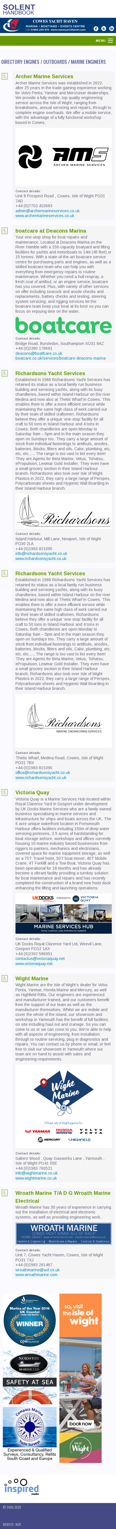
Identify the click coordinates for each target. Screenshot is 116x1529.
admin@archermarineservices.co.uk (47, 211)
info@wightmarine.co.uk (36, 1173)
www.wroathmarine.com (36, 1274)
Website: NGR (12, 1524)
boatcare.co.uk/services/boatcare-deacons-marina (60, 358)
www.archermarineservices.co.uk (44, 215)
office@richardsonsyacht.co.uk (42, 772)
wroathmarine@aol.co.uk (37, 1270)
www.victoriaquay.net (34, 963)
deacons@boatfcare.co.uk (38, 353)
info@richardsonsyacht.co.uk (41, 553)
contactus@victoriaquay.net (40, 958)
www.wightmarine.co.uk (36, 1178)
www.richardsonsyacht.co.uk (40, 558)
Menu (101, 40)
